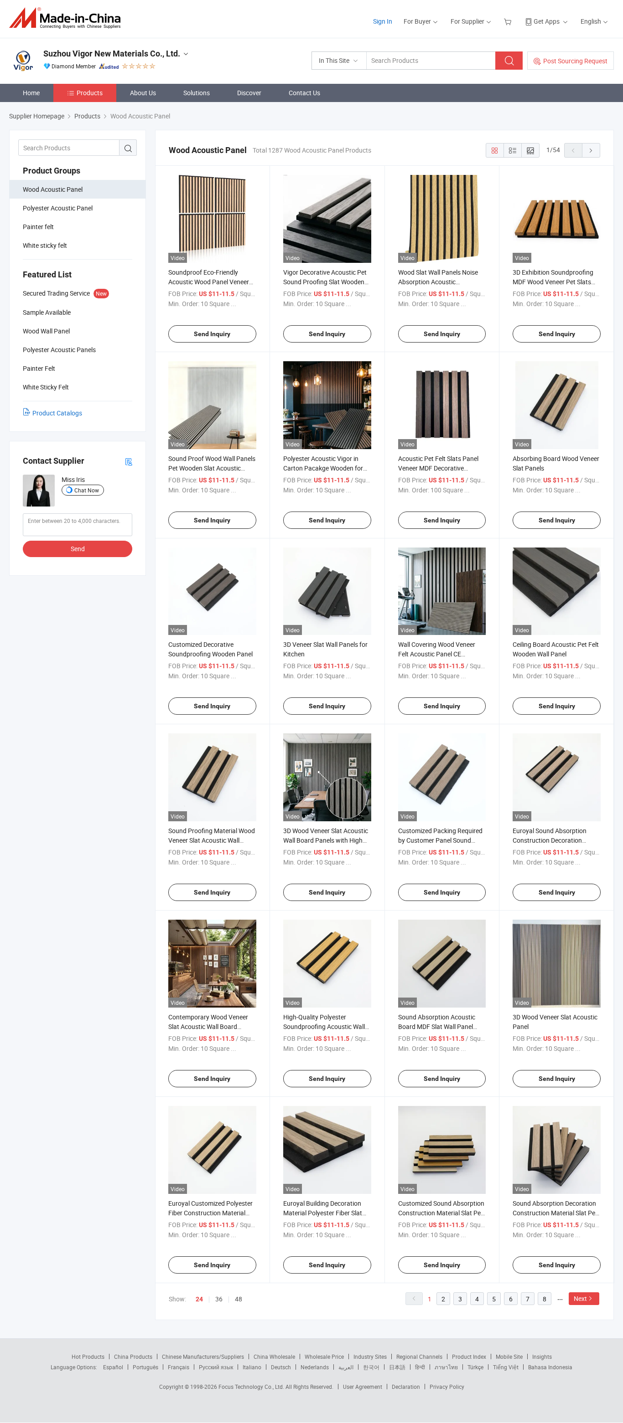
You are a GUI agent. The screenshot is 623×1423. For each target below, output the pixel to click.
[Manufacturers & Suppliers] (67, 18)
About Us (143, 92)
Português (145, 1367)
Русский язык (216, 1367)
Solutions (196, 92)
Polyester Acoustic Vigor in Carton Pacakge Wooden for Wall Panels (323, 468)
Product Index (469, 1356)
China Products (133, 1356)
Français (178, 1367)
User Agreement (362, 1386)
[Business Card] (128, 461)
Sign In (382, 21)
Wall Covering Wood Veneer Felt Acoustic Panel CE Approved (436, 654)
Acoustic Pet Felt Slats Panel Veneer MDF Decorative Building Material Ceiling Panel (440, 468)
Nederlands (315, 1367)
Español (113, 1367)
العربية (345, 1367)
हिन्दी (420, 1367)
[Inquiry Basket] (509, 21)
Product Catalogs (57, 413)
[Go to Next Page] (591, 150)
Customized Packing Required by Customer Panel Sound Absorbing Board (440, 840)
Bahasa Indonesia (550, 1367)
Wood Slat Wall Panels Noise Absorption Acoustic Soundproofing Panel (438, 282)
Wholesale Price (324, 1356)
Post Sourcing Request (575, 60)
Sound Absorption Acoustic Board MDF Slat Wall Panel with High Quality (436, 1026)
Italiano (252, 1367)
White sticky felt (45, 245)
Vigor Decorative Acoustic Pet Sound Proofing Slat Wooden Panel (325, 282)
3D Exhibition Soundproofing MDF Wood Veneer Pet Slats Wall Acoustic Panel (553, 282)
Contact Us (304, 92)
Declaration (406, 1386)
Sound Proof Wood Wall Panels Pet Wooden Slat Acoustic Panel (211, 468)
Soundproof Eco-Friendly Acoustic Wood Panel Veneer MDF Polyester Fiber (208, 282)
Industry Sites (370, 1356)
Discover (249, 92)
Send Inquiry (212, 334)
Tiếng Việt (506, 1367)
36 (219, 1299)
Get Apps (546, 21)
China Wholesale (274, 1356)
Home (31, 92)
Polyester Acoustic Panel (58, 208)
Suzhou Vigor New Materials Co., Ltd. (111, 53)
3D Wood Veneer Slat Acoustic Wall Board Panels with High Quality (325, 840)
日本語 (397, 1367)
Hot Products (88, 1356)
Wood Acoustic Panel (53, 189)
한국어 (371, 1367)
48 (238, 1299)
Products (90, 92)
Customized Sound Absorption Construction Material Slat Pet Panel (441, 1213)
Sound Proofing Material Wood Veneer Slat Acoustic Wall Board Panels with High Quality (212, 840)
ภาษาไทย (446, 1367)
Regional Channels (419, 1356)
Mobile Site (509, 1356)
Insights (542, 1356)
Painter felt (38, 226)
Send (78, 548)
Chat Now (86, 490)
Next (580, 1298)
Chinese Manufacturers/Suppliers (203, 1356)
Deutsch (281, 1367)
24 (199, 1299)
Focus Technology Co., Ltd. (252, 1386)
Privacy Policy (447, 1386)
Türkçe (475, 1367)
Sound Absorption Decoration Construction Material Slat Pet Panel (555, 1213)
